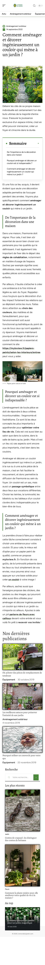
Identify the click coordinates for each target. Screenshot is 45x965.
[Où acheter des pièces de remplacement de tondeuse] (22, 657)
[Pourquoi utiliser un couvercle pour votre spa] (22, 740)
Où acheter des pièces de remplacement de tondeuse (22, 674)
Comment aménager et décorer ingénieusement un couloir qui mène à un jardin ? (21, 172)
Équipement (8, 679)
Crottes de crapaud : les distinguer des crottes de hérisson (21, 839)
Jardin (7, 834)
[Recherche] (34, 6)
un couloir (13, 579)
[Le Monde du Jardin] (18, 5)
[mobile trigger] (4, 5)
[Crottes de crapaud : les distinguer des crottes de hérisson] (22, 810)
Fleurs (7, 889)
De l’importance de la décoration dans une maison (21, 153)
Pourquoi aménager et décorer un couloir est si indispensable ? (22, 161)
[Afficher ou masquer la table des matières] (33, 143)
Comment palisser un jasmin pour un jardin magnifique (21, 921)
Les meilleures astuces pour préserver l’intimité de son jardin (19, 714)
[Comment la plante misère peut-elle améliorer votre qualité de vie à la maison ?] (22, 865)
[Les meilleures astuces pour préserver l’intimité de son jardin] (22, 696)
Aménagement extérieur (15, 719)
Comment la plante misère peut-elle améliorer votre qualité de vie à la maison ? (21, 895)
